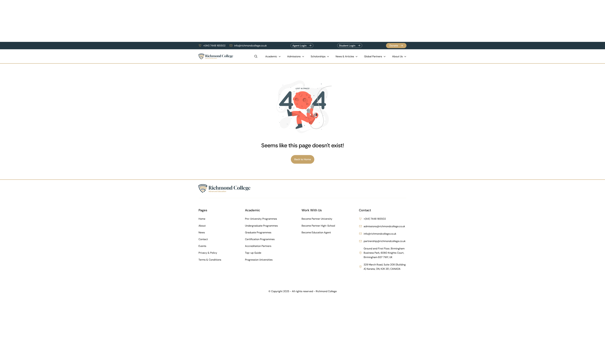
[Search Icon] (256, 56)
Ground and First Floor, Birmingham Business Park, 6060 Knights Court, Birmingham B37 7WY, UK (384, 253)
